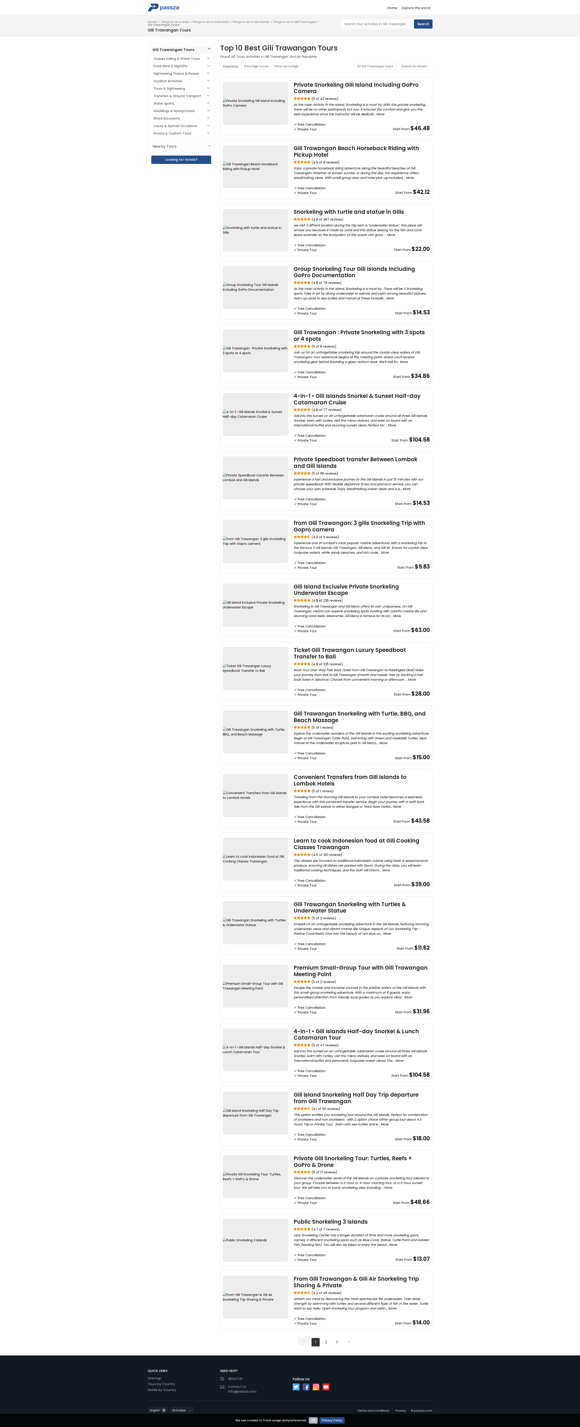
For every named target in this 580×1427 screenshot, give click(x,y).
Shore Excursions (167, 118)
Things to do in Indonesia (210, 22)
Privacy (400, 1410)
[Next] (348, 1341)
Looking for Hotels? (181, 159)
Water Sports (164, 103)
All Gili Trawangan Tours (375, 66)
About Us (235, 1378)
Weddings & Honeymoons (174, 111)
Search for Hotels (414, 66)
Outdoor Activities (168, 81)
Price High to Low (256, 66)
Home (392, 8)
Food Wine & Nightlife (170, 66)
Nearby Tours (164, 146)
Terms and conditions (373, 1410)
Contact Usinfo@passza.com (242, 1389)
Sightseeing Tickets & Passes (176, 73)
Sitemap (154, 1378)
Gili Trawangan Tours (163, 25)
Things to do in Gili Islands (250, 22)
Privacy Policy (332, 1420)
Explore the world (416, 8)
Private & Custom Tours (172, 133)
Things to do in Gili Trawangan (295, 22)
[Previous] (304, 1341)
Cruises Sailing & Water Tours (177, 58)
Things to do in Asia (175, 22)
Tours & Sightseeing (169, 88)
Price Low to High (286, 66)
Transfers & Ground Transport (177, 96)
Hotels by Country (162, 1390)
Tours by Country (161, 1384)
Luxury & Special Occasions (175, 126)
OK (313, 1420)
